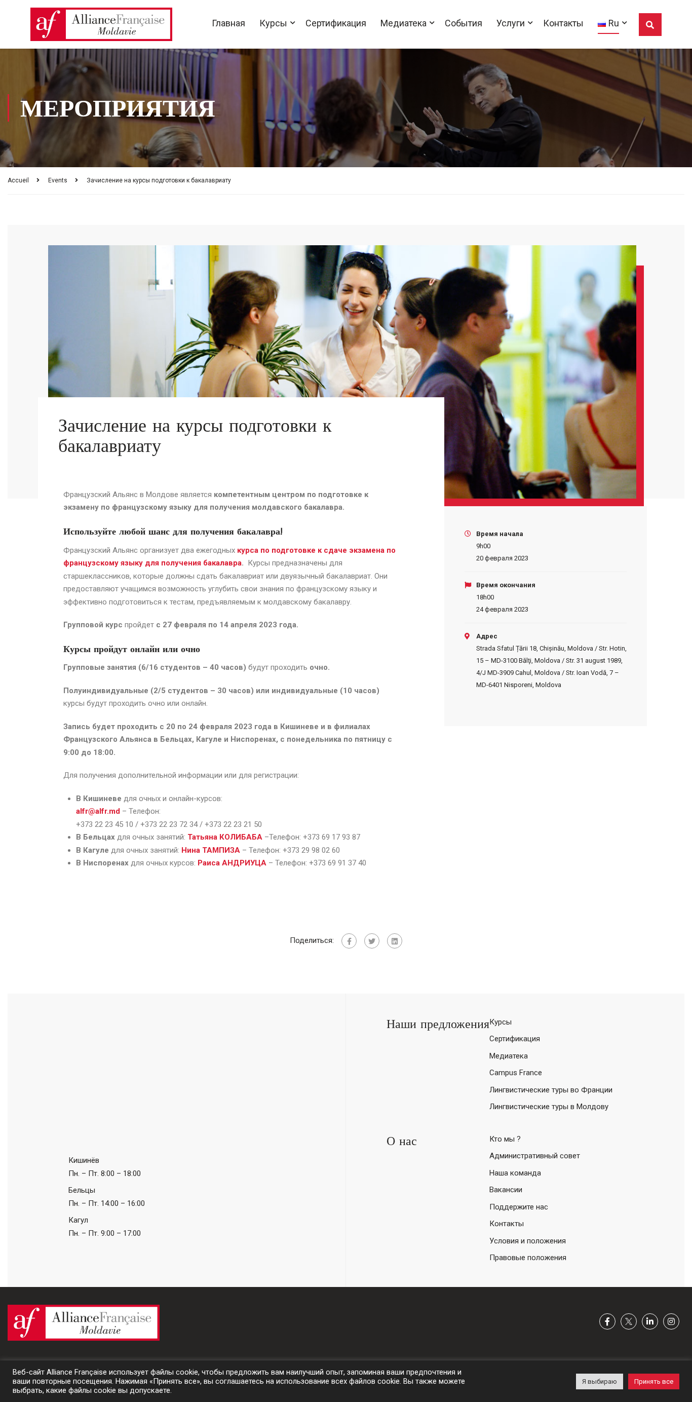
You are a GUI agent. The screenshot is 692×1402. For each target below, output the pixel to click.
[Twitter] (371, 941)
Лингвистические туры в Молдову (548, 1106)
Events (57, 180)
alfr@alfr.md (98, 811)
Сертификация (335, 23)
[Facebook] (349, 941)
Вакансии (505, 1189)
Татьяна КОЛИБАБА (225, 837)
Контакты (563, 23)
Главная (228, 23)
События (463, 23)
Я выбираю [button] (599, 1381)
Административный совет (534, 1155)
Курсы (273, 23)
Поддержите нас (518, 1206)
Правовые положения (527, 1257)
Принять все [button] (653, 1381)
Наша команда (515, 1173)
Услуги (510, 23)
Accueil (18, 180)
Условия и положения (527, 1240)
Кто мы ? (505, 1139)
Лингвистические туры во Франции (550, 1089)
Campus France (515, 1072)
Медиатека (403, 23)
